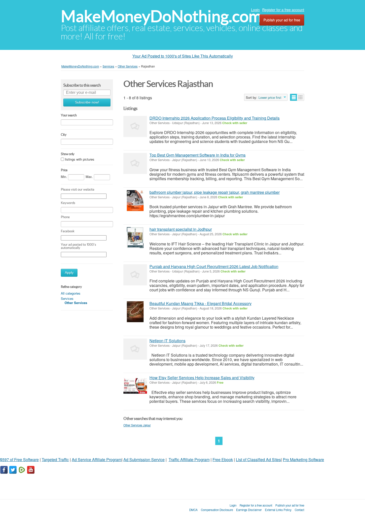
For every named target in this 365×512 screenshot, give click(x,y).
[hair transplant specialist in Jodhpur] (135, 237)
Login (255, 9)
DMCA (193, 510)
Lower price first (269, 97)
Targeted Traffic (55, 459)
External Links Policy (278, 510)
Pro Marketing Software (303, 459)
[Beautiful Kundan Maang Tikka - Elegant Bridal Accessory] (135, 311)
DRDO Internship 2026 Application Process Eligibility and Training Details (214, 118)
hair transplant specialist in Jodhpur (180, 229)
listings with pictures (79, 159)
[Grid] (300, 97)
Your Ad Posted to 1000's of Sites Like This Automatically (182, 56)
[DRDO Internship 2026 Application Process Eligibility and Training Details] (135, 126)
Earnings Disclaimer (249, 510)
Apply (69, 272)
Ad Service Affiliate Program (96, 459)
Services (67, 298)
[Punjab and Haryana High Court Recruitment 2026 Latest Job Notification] (135, 274)
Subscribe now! (87, 102)
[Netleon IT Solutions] (135, 349)
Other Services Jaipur (137, 425)
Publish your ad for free (281, 19)
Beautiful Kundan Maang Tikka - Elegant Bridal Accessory (200, 303)
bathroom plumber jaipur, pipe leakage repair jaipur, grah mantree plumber (214, 192)
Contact (299, 510)
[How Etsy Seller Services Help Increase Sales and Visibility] (135, 386)
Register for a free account (283, 9)
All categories (70, 293)
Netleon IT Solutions (167, 340)
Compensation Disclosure (217, 510)
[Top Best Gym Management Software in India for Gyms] (135, 163)
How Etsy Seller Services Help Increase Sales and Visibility (202, 377)
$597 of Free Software (19, 459)
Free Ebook (223, 459)
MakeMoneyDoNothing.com (161, 16)
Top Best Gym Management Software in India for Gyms (197, 155)
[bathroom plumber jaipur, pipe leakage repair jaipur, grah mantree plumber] (135, 200)
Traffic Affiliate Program (189, 459)
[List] (293, 97)
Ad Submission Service (144, 459)
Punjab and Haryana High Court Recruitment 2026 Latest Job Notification (213, 266)
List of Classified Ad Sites (258, 459)
